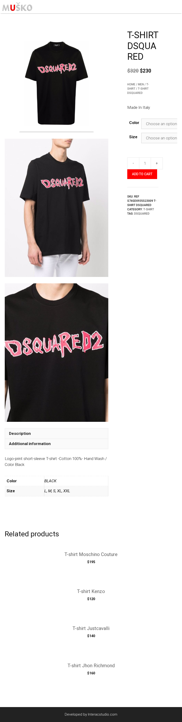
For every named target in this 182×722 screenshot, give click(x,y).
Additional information (30, 443)
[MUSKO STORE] (17, 6)
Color (134, 122)
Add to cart (142, 174)
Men (141, 84)
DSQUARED (142, 213)
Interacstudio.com (102, 714)
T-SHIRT (148, 209)
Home (131, 84)
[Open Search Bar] (155, 6)
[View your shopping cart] (165, 6)
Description (20, 433)
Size (133, 136)
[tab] (56, 433)
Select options (91, 609)
